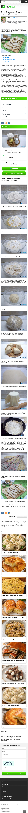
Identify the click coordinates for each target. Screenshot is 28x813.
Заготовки (8, 23)
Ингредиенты (6, 57)
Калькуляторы (5, 784)
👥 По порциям (14, 168)
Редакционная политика (7, 794)
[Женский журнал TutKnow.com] (9, 7)
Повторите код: (5, 760)
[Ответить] (26, 735)
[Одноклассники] (6, 123)
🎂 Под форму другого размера (14, 173)
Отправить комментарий (14, 773)
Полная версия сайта (7, 798)
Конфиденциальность (5, 808)
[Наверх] (24, 811)
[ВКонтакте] (2, 123)
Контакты (4, 791)
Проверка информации (7, 796)
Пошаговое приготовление (9, 59)
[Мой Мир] (9, 123)
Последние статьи (6, 781)
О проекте (4, 786)
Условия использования (5, 811)
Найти (20, 1)
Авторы (3, 789)
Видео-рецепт (6, 61)
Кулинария (3, 23)
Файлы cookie (3, 809)
